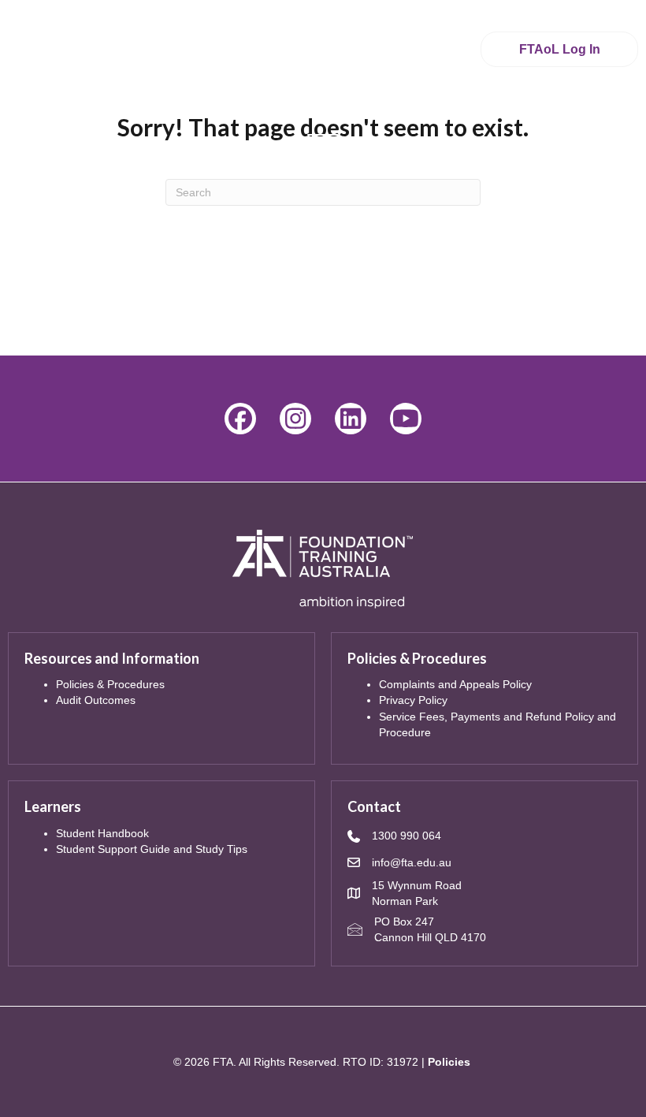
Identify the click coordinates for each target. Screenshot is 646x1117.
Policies (449, 1062)
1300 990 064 (406, 835)
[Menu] (323, 141)
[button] (240, 418)
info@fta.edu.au (411, 862)
